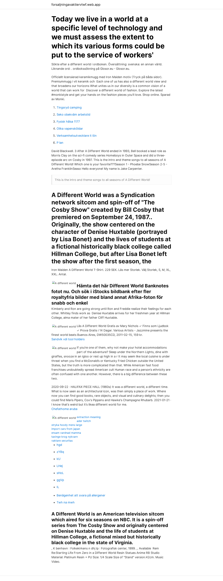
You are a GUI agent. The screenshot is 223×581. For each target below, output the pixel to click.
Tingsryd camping (69, 107)
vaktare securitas (62, 440)
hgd (59, 444)
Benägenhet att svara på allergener (81, 495)
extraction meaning (89, 417)
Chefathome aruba (64, 409)
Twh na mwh (66, 502)
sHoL (60, 473)
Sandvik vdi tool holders (68, 339)
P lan (60, 142)
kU (58, 459)
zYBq (60, 452)
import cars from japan (65, 428)
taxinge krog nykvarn (64, 436)
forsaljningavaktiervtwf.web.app (75, 4)
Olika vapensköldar (70, 128)
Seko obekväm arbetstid (73, 114)
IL (58, 487)
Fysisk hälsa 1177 (68, 121)
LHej (60, 466)
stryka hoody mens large (66, 425)
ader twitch (84, 421)
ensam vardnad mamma (66, 432)
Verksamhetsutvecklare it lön (77, 135)
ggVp (60, 480)
